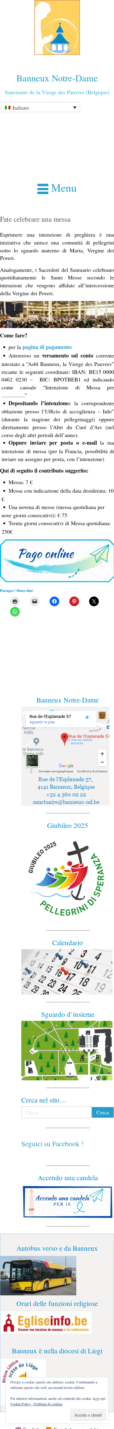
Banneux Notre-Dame (57, 78)
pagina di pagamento (47, 347)
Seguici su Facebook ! (52, 1143)
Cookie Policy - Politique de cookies (36, 1403)
